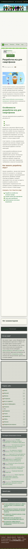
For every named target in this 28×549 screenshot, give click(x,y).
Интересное (7, 398)
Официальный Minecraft (8, 1)
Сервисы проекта (11, 537)
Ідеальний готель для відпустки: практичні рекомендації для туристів (15, 454)
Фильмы (6, 421)
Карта (19, 539)
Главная (3, 537)
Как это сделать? (8, 401)
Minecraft (6, 393)
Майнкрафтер (9, 50)
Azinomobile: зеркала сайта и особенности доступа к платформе (15, 467)
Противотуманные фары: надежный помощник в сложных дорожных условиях (13, 483)
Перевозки (8, 445)
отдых (7, 454)
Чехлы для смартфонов (11, 198)
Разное (6, 413)
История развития (6, 539)
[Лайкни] (3, 66)
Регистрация (5, 328)
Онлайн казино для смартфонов (13, 196)
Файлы (6, 419)
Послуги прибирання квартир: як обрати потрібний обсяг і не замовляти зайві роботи (13, 441)
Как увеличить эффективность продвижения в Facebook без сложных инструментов (12, 459)
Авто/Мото (8, 481)
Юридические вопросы (10, 424)
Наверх (24, 539)
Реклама (14, 539)
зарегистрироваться (7, 350)
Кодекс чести (20, 537)
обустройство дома (10, 439)
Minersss (6, 396)
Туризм (7, 450)
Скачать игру (19, 1)
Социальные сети (10, 458)
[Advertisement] (14, 27)
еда (6, 463)
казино (7, 467)
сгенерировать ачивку (17, 354)
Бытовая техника (10, 474)
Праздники (7, 411)
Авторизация (13, 328)
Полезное (6, 406)
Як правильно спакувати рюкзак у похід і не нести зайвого (14, 450)
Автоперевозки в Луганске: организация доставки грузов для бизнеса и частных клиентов (13, 446)
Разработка (7, 416)
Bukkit (5, 390)
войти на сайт (18, 350)
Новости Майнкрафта (9, 404)
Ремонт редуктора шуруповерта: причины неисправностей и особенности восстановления (13, 477)
